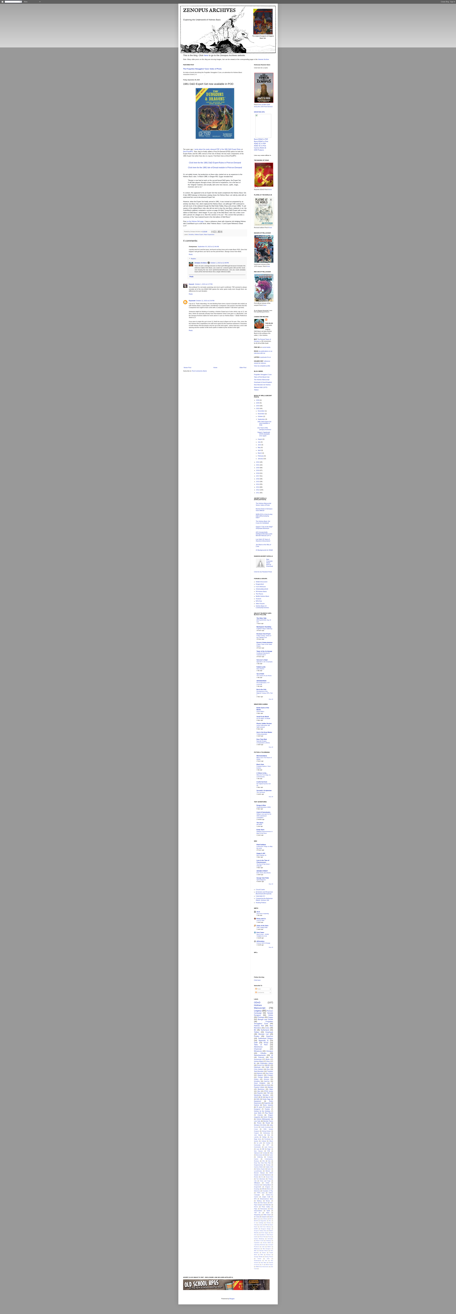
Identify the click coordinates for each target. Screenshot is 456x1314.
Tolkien (256, 390)
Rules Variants (268, 1105)
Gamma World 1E (260, 148)
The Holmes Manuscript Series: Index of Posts (263, 504)
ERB (263, 1189)
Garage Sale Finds (262, 878)
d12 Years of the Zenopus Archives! (264, 428)
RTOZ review (268, 1091)
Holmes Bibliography (263, 1119)
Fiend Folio (263, 1236)
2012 (258, 490)
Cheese (268, 1222)
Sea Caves (269, 1073)
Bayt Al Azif (269, 1097)
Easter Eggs (267, 1099)
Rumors (268, 1254)
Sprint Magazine (261, 879)
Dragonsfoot (260, 584)
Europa (268, 1165)
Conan (256, 1129)
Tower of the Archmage (264, 651)
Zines (268, 1061)
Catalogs (261, 1222)
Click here (257, 980)
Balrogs (270, 1087)
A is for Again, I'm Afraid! (263, 718)
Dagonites (267, 1103)
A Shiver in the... (261, 773)
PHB (268, 1151)
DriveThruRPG (188, 151)
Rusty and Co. (261, 918)
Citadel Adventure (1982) (263, 807)
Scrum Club (269, 1177)
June (259, 445)
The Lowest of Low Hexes (264, 675)
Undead (263, 1141)
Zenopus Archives (201, 263)
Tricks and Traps (265, 1181)
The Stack (259, 823)
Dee (269, 1161)
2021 (258, 465)
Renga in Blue (261, 805)
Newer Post (187, 367)
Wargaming (257, 1214)
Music (255, 1202)
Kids (268, 1135)
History (256, 1079)
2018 (258, 473)
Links (263, 1246)
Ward (267, 1212)
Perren (256, 1206)
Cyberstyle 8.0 (260, 896)
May (259, 447)
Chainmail (257, 1049)
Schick (259, 1258)
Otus (258, 1091)
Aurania (268, 1107)
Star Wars (263, 1262)
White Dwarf (267, 1214)
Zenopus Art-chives (260, 1125)
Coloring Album (266, 1185)
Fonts (269, 1236)
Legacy (258, 1010)
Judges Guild (266, 1197)
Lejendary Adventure (260, 1244)
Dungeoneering (258, 1165)
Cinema (260, 1115)
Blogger (231, 1299)
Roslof (268, 1123)
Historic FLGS (260, 1240)
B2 (255, 1030)
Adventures (258, 1047)
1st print (259, 1143)
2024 (258, 406)
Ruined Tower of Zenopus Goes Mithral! (264, 509)
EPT (268, 1145)
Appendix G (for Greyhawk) (264, 661)
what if (271, 1216)
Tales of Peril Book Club (261, 377)
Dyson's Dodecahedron (264, 642)
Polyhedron (267, 1175)
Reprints (260, 1093)
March (260, 453)
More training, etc (261, 855)
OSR (256, 1043)
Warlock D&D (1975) (260, 387)
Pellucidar (268, 1204)
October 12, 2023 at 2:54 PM (205, 301)
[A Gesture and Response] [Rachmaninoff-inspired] (264, 892)
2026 (258, 400)
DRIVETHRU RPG (259, 112)
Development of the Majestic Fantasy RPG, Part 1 (264, 693)
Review (256, 1177)
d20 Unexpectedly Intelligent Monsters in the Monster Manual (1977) (264, 533)
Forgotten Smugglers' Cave (263, 374)
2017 (258, 476)
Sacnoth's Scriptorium (264, 790)
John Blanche (258, 1135)
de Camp (256, 1216)
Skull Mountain (259, 1071)
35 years (259, 1107)
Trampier (270, 1071)
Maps (271, 1089)
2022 (258, 462)
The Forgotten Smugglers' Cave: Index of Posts (202, 69)
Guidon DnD (269, 1167)
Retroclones (263, 1209)
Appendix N (263, 1040)
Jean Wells (258, 1113)
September (261, 419)
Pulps (255, 1209)
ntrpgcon (260, 1075)
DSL (263, 1161)
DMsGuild (257, 1067)
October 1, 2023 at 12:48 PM (219, 263)
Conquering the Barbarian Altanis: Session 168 (264, 899)
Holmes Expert (199, 234)
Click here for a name (261, 68)
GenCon (267, 1081)
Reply (191, 254)
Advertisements (260, 1055)
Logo (257, 1149)
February (261, 456)
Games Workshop (259, 1238)
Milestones (257, 1248)
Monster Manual (259, 1173)
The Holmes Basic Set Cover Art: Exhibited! (263, 522)
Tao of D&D (260, 674)
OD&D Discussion (261, 582)
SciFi (268, 1258)
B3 (262, 1097)
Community (257, 1145)
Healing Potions (261, 902)
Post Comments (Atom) (199, 371)
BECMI (256, 1220)
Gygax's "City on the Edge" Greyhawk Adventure (264, 527)
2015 (258, 481)
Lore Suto (257, 1121)
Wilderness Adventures (262, 1266)
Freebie (267, 1109)
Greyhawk (269, 1032)
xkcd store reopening (262, 913)
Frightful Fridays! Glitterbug (264, 628)
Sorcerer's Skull (261, 660)
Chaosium (257, 1185)
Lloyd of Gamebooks (263, 812)
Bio (270, 1220)
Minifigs (264, 1137)
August (260, 439)
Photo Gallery (266, 1206)
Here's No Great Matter (264, 732)
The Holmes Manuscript (261, 380)
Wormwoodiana (261, 756)
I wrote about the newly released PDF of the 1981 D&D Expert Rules (217, 149)
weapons (264, 1216)
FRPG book (261, 1192)
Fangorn (256, 1133)
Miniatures (258, 1051)
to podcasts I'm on (265, 357)
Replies (193, 259)
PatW (267, 1067)
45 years (258, 1218)
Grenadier (270, 1238)
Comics (261, 1224)
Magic (269, 1149)
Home (215, 367)
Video (271, 1153)
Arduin (267, 1183)
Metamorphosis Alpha (266, 1199)
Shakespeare (257, 1260)
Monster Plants (263, 1250)
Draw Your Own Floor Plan (262, 1163)
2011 (258, 493)
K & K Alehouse (261, 586)
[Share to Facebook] (219, 231)
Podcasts (261, 1057)
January (260, 459)
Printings (261, 1017)
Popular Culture (259, 1087)
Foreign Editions (263, 1077)
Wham (271, 1141)
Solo (266, 1260)
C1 (255, 1222)
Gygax (270, 1017)
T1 (262, 1264)
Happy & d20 (260, 853)
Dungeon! (257, 1109)
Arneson (266, 1079)
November (261, 414)
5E (272, 1055)
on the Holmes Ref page (195, 221)
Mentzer (268, 1171)
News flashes (260, 668)
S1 (262, 1177)
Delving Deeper (266, 1131)
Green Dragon (268, 1117)
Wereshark (259, 1155)
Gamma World (258, 1167)
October (260, 416)
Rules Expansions (209, 234)
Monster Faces (268, 1121)
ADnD (256, 1097)
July (259, 442)
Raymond (192, 301)
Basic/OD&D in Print (261, 141)
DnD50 (256, 1228)
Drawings (256, 1189)
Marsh (269, 1246)
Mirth (255, 1250)
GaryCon (269, 1036)
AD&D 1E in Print (260, 146)
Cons (267, 1028)
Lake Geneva (268, 1147)
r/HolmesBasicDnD (262, 589)
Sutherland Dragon (265, 1038)
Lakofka (256, 1137)
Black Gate (260, 764)
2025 (258, 403)
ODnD (257, 1002)
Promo (259, 1123)
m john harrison (261, 782)
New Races (263, 1202)
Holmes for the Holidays (262, 1111)
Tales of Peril (261, 1045)
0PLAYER (259, 824)
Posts (259, 989)
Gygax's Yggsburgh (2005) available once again (263, 434)
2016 (258, 479)
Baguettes (263, 1220)
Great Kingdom (259, 1083)
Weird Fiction (269, 1264)
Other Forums (260, 603)
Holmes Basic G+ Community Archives (262, 606)
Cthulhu (263, 1053)
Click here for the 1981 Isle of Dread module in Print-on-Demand (215, 168)
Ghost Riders (260, 711)
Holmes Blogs (258, 1061)
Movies (268, 1201)
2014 (258, 484)
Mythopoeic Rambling (263, 627)
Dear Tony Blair (261, 739)
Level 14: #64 (260, 920)
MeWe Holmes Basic (262, 596)
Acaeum (258, 599)
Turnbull (264, 1153)
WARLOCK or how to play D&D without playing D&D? (264, 516)
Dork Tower (260, 932)
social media (266, 347)
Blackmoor (261, 1089)
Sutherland (265, 1030)
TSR (268, 1093)
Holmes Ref (259, 1026)
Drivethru (191, 234)
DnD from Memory (265, 1226)
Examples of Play (268, 1191)
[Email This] (212, 231)
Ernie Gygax (264, 1232)
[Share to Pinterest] (221, 231)
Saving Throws (269, 1256)
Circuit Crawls (260, 889)
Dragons (267, 1187)
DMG (258, 1099)
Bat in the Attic (261, 689)
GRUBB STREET (262, 871)
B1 (255, 1063)
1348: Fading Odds (262, 927)
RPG (261, 1254)
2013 (258, 487)
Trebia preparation (261, 734)
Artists (270, 1015)
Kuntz (269, 1169)
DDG (266, 1224)
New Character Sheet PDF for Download (269, 563)
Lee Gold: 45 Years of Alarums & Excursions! (263, 540)
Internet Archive (263, 59)
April (259, 450)
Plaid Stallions (261, 844)
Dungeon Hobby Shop (260, 1230)
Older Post (243, 367)
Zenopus (269, 1051)
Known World (267, 1242)
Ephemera (257, 1191)
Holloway (268, 1240)
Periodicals (267, 1139)
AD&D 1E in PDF (260, 143)
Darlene (256, 1105)
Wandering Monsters (261, 1095)
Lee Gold (267, 1085)
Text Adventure (260, 1179)
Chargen (270, 1075)
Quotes (256, 1141)
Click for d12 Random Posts (263, 572)
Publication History (266, 1063)
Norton (264, 1252)
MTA (255, 1199)
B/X (269, 1065)
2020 (258, 468)
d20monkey (260, 941)
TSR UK (257, 1212)
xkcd (258, 912)
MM (263, 1149)
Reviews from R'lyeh (263, 634)
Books (268, 1059)
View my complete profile (262, 366)
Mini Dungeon (267, 1248)
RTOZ (266, 1043)
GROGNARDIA (261, 681)
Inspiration (257, 1242)
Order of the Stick (262, 925)
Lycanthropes (258, 1171)
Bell (266, 1155)
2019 (258, 470)
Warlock (259, 1073)
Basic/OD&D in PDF (261, 139)
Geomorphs (257, 1147)
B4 (270, 1218)
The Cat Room (260, 792)
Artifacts (265, 1218)
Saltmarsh (257, 1153)
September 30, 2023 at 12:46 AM (208, 246)
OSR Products (259, 150)
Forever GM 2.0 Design (263, 943)
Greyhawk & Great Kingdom (263, 382)
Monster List (263, 1034)
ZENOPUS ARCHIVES (209, 10)
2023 (258, 408)
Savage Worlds (258, 1256)
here (206, 55)
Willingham (257, 1183)
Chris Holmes (258, 1069)
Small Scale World (262, 716)
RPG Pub (259, 601)
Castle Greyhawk (266, 1127)
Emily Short (260, 830)
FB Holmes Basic (261, 591)
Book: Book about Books (263, 872)
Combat (268, 1143)
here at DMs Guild (264, 104)
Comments (260, 992)
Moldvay (259, 1201)
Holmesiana (266, 1133)
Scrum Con (260, 1065)
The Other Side (261, 618)
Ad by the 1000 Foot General (263, 106)
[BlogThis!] (214, 231)
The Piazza (259, 594)
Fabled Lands (261, 667)
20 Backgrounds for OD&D (264, 550)
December (261, 411)
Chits (255, 1224)
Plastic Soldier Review (264, 723)
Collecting (260, 1157)
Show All (271, 699)
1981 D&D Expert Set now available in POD (264, 423)
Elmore (269, 1189)
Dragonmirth (257, 1187)
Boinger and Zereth (265, 1019)
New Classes (258, 1151)
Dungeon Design (266, 1228)
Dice (268, 1069)
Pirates (256, 1036)
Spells (268, 1210)
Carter (271, 1155)
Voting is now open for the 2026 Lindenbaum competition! (263, 815)
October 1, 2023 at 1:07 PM (203, 284)
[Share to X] (217, 231)
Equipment (257, 1101)
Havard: (191, 284)
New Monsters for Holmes (262, 385)
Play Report (269, 1113)
